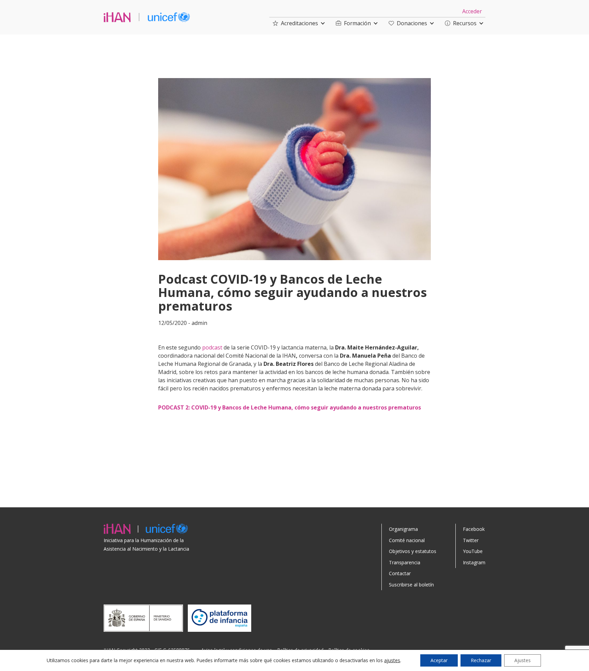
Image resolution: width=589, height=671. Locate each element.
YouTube (473, 551)
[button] (295, 23)
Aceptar (439, 660)
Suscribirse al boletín (411, 584)
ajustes (392, 660)
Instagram (474, 562)
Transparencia (404, 562)
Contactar (400, 573)
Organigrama (403, 529)
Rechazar (481, 660)
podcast (212, 347)
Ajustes (522, 660)
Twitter (471, 540)
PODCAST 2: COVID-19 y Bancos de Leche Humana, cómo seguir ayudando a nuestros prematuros (289, 407)
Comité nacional (407, 540)
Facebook (474, 529)
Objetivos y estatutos (412, 551)
